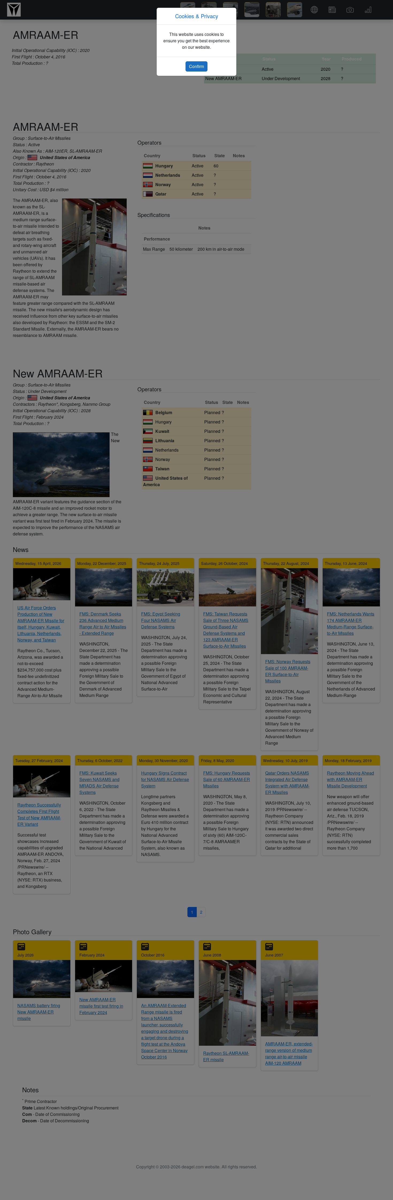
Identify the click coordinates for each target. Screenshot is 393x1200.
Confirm (196, 66)
